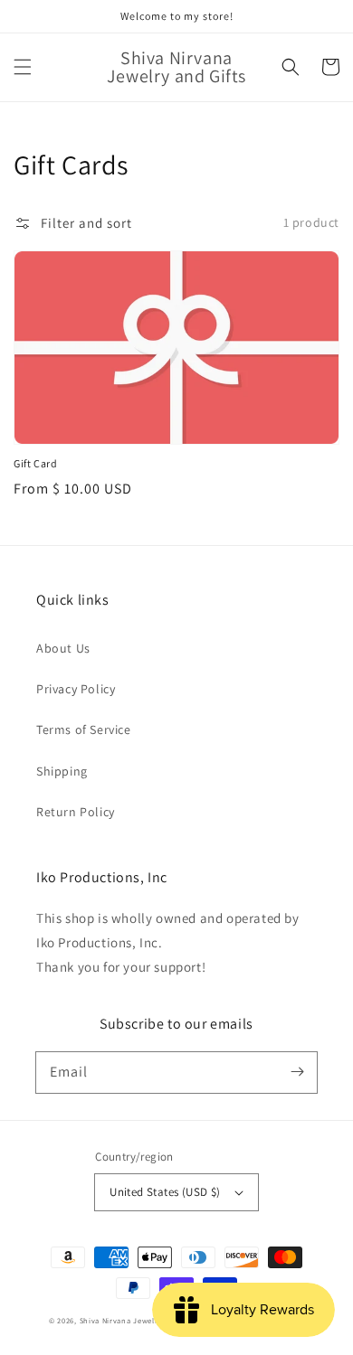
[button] (23, 67)
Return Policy (75, 812)
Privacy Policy (75, 689)
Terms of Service (83, 729)
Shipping (62, 771)
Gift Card (35, 463)
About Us (63, 648)
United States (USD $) (165, 1192)
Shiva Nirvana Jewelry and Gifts (139, 1320)
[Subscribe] (297, 1072)
